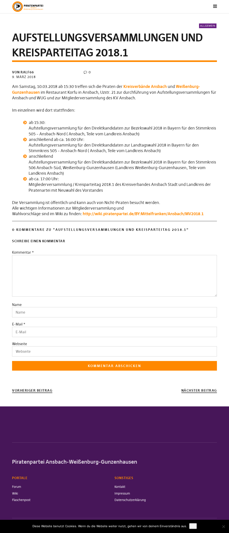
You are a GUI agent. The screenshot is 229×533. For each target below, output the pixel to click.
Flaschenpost (21, 500)
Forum (16, 487)
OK (193, 526)
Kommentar (23, 252)
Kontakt (119, 487)
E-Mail (17, 324)
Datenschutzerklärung (130, 500)
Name (17, 304)
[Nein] (223, 526)
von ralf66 (23, 72)
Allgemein (207, 25)
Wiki (15, 493)
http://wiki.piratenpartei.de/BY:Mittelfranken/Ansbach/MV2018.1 (143, 213)
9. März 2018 (24, 77)
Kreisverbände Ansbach (145, 86)
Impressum (122, 493)
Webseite (19, 344)
